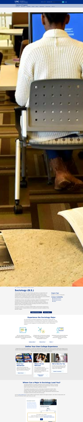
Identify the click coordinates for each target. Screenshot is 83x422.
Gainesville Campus (57, 300)
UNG (15, 287)
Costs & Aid (47, 6)
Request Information (36, 312)
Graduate (28, 6)
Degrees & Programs (22, 5)
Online (33, 6)
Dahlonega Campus (57, 298)
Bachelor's (23, 6)
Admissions (42, 6)
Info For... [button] (42, 1)
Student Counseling (57, 371)
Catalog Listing (32, 341)
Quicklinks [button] (48, 1)
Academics (18, 287)
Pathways (18, 6)
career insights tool (22, 394)
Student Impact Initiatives (41, 375)
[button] (66, 2)
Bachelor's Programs (31, 287)
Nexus (37, 6)
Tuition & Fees (42, 341)
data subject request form (49, 417)
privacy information (48, 415)
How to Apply (47, 312)
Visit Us (53, 6)
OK (41, 419)
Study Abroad (20, 373)
